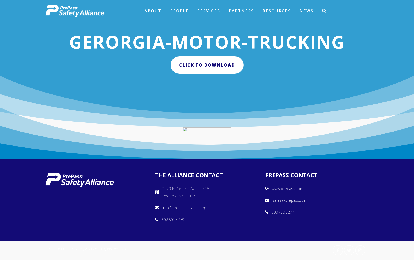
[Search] (324, 10)
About (153, 10)
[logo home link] (75, 10)
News (307, 10)
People (179, 10)
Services (208, 10)
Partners (241, 10)
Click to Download (207, 65)
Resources (277, 10)
